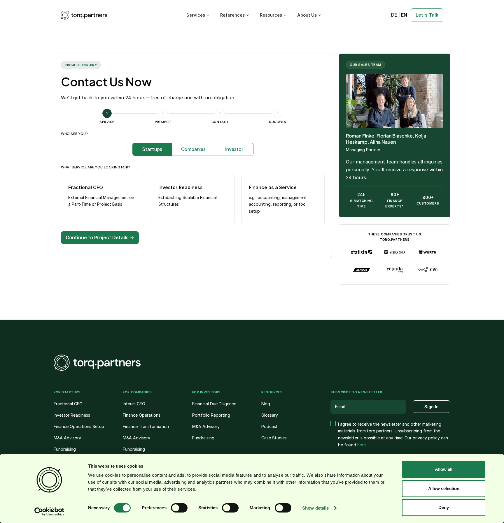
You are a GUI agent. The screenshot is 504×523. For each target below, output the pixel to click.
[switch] (179, 508)
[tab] (152, 149)
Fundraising (65, 449)
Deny (443, 507)
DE (394, 15)
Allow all (443, 469)
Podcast (269, 426)
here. (362, 444)
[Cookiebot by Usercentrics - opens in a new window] (49, 511)
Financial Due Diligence (214, 403)
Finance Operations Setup (79, 426)
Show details (315, 508)
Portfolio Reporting (211, 415)
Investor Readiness (72, 415)
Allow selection (443, 488)
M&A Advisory (67, 437)
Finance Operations (141, 415)
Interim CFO (134, 403)
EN (404, 15)
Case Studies (274, 437)
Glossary (269, 415)
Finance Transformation (146, 426)
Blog (265, 403)
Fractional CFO (68, 403)
